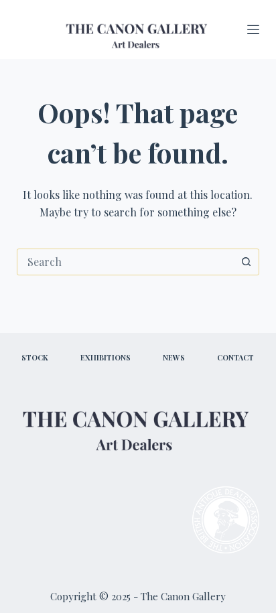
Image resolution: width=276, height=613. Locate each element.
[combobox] (125, 262)
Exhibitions (105, 357)
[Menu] (253, 29)
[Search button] (246, 262)
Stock (34, 357)
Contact (235, 357)
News (174, 357)
